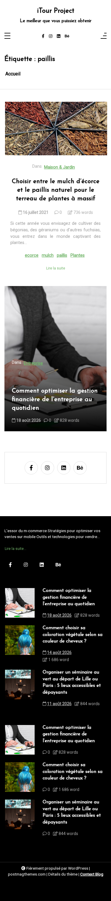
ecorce (31, 255)
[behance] (67, 36)
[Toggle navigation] (7, 36)
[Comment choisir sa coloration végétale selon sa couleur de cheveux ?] (20, 645)
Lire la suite (55, 268)
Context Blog (91, 874)
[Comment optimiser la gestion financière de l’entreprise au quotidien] (20, 604)
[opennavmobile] (104, 36)
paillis (62, 255)
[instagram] (50, 36)
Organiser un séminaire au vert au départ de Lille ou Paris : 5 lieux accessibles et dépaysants (72, 682)
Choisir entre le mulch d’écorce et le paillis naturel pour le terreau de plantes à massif (55, 190)
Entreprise (33, 363)
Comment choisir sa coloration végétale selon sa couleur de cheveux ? (72, 635)
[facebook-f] (43, 36)
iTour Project (55, 11)
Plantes (77, 255)
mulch (48, 255)
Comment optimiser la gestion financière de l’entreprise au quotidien (55, 399)
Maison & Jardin (59, 167)
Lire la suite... (15, 549)
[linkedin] (58, 36)
